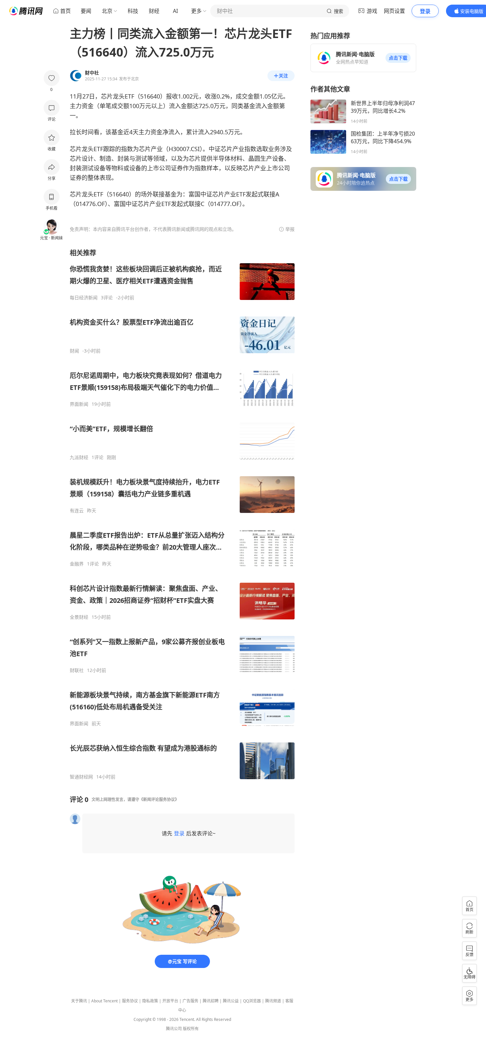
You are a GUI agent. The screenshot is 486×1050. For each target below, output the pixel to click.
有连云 (77, 510)
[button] (398, 58)
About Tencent (104, 1001)
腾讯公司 (174, 1028)
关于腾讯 (79, 1001)
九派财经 (79, 457)
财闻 (74, 351)
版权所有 (191, 1028)
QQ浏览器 (252, 1001)
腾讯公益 (231, 1001)
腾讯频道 (273, 1001)
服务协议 (130, 1001)
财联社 (77, 670)
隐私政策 (150, 1001)
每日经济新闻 (84, 297)
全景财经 (79, 617)
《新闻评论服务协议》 (159, 799)
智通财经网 (81, 777)
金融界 (77, 564)
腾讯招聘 (211, 1001)
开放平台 (170, 1001)
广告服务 (190, 1001)
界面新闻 (79, 404)
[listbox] (182, 514)
